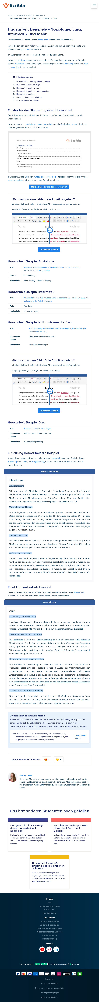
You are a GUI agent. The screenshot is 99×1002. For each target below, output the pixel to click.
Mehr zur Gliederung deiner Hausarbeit (49, 187)
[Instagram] (49, 949)
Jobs (49, 902)
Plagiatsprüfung (49, 935)
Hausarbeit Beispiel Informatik (28, 88)
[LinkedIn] (56, 949)
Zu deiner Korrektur (49, 249)
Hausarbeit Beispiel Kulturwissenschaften (32, 91)
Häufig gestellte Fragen (49, 906)
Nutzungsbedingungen (49, 993)
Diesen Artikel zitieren (80, 736)
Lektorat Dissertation (49, 925)
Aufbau (30, 49)
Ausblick (15, 67)
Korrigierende (49, 913)
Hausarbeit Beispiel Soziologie (28, 85)
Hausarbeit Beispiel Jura (25, 94)
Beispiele (25, 60)
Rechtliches (49, 909)
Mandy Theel (43, 40)
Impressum (49, 979)
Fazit (86, 63)
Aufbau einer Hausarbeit (45, 177)
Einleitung (69, 63)
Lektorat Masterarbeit (50, 921)
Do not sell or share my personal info (49, 988)
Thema (24, 461)
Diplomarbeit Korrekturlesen (49, 928)
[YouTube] (42, 949)
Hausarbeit (19, 63)
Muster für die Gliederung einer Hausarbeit (33, 82)
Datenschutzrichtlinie (49, 983)
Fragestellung (38, 461)
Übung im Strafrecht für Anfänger (37, 428)
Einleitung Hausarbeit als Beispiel (29, 97)
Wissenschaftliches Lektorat (49, 932)
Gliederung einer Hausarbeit (40, 124)
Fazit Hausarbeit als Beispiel (27, 100)
